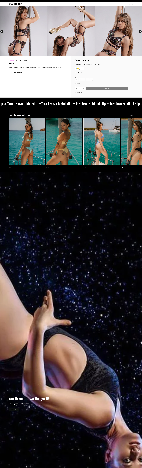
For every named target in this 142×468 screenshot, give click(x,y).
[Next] (140, 31)
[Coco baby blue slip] (102, 141)
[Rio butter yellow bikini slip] (64, 141)
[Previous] (1, 31)
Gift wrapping (79, 92)
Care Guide (18, 60)
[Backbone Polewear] (16, 4)
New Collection (28, 4)
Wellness (53, 4)
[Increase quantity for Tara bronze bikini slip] (83, 88)
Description (11, 60)
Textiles (68, 4)
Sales (41, 4)
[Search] (129, 4)
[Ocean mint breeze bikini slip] (27, 141)
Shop (35, 4)
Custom (46, 4)
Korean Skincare (61, 4)
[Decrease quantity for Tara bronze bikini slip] (76, 88)
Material (25, 60)
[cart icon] (132, 4)
